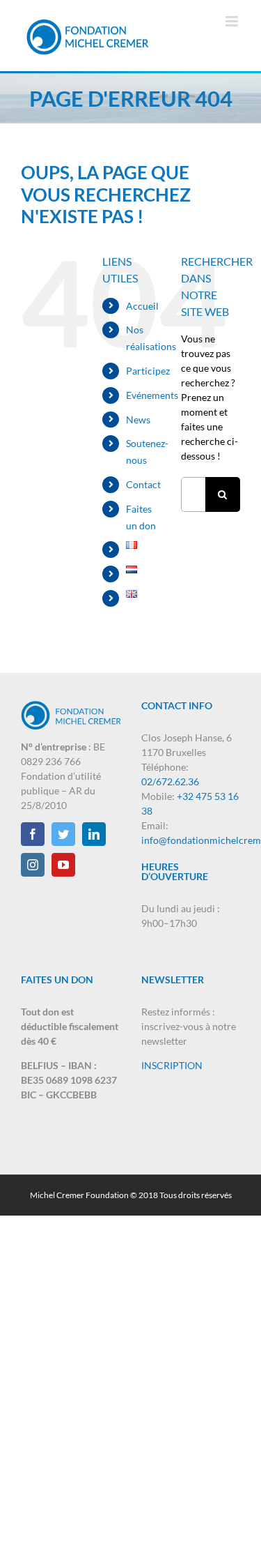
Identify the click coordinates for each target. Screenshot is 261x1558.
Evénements (152, 395)
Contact (143, 484)
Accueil (142, 306)
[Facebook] (33, 834)
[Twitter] (63, 834)
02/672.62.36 (170, 781)
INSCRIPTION (172, 1065)
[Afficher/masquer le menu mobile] (233, 21)
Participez (148, 371)
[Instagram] (33, 865)
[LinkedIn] (94, 834)
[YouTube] (63, 865)
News (138, 419)
